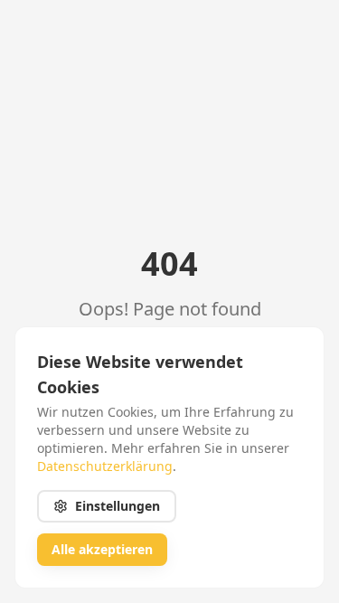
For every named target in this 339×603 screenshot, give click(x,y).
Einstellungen (117, 505)
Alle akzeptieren (102, 549)
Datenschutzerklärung (105, 466)
